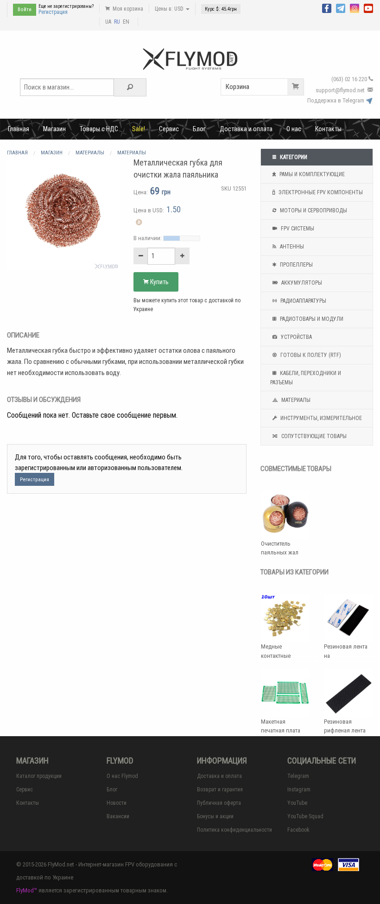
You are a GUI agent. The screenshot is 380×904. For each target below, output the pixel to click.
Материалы (295, 400)
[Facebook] (326, 7)
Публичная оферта (219, 803)
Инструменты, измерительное (320, 418)
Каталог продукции (39, 776)
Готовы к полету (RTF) (310, 355)
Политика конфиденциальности (234, 830)
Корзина (237, 87)
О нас (293, 129)
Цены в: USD (170, 9)
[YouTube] (368, 7)
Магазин (54, 129)
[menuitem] (18, 129)
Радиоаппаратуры (302, 301)
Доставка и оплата (246, 129)
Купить (159, 282)
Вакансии (118, 816)
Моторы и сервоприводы (313, 210)
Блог (199, 129)
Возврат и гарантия (220, 789)
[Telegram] (340, 7)
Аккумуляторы (301, 283)
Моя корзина (127, 9)
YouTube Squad (305, 816)
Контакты (328, 129)
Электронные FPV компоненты (320, 192)
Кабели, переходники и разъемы (305, 378)
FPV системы (296, 228)
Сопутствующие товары (313, 436)
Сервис (169, 129)
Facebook (298, 830)
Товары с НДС (99, 129)
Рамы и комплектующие (311, 174)
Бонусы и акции (215, 816)
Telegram (298, 776)
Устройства (295, 337)
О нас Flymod (122, 776)
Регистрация (53, 12)
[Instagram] (354, 7)
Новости (117, 803)
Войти (25, 9)
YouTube (297, 803)
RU (117, 22)
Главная (18, 129)
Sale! (138, 129)
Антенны (291, 246)
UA (108, 22)
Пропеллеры (296, 264)
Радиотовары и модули (311, 319)
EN (126, 22)
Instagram (298, 789)
